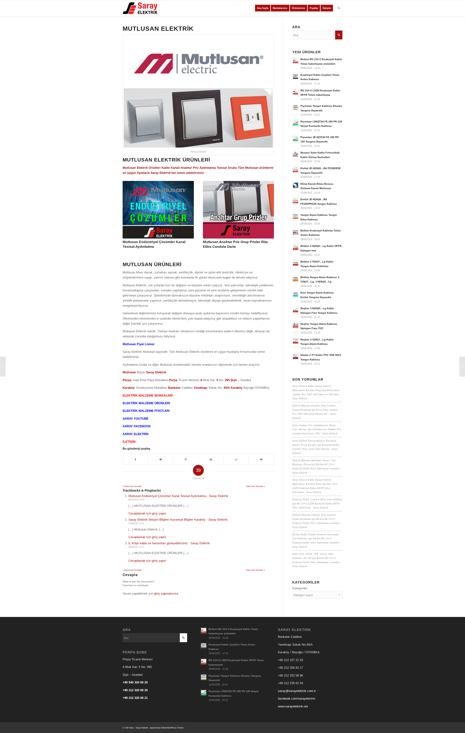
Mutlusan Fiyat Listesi (138, 344)
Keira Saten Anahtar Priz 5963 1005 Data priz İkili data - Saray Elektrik (316, 394)
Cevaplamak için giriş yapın (147, 513)
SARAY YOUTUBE (135, 418)
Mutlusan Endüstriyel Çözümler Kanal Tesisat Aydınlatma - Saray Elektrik (178, 496)
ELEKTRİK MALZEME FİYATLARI (146, 411)
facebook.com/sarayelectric (297, 698)
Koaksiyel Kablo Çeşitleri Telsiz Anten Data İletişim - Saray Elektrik (315, 449)
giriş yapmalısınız (166, 593)
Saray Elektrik (142, 728)
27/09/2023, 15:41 (136, 523)
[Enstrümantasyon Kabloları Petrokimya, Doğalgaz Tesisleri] (462, 367)
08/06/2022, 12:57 (136, 547)
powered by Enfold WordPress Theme (166, 728)
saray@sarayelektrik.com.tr (297, 691)
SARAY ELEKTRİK (136, 434)
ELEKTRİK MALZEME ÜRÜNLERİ (146, 403)
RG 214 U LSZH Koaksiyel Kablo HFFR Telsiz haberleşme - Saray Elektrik (314, 488)
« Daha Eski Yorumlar (132, 486)
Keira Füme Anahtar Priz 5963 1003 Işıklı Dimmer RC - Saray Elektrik (315, 414)
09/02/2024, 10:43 (136, 499)
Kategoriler (300, 588)
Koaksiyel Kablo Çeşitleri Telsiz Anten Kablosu (317, 499)
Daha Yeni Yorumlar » (255, 486)
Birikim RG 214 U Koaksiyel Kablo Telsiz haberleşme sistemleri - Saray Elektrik (316, 468)
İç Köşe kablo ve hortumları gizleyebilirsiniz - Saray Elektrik (169, 543)
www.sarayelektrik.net (293, 706)
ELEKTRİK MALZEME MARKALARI (148, 395)
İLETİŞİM (129, 441)
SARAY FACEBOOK (137, 426)
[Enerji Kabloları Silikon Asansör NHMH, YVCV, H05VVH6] (3, 367)
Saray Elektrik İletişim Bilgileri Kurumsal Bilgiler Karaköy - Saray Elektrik (178, 519)
